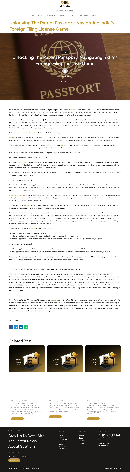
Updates (73, 15)
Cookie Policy (108, 468)
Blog (65, 52)
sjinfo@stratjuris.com (104, 443)
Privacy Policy (117, 468)
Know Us (41, 15)
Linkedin (81, 443)
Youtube (81, 435)
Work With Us (83, 15)
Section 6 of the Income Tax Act (18, 195)
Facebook (82, 440)
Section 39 (73, 109)
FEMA (27, 205)
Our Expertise (52, 15)
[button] (11, 327)
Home (32, 15)
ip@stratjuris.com (103, 445)
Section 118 (76, 152)
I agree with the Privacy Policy (20, 456)
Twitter (81, 438)
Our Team (63, 15)
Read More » (17, 419)
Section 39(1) (22, 162)
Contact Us (95, 15)
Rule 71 (34, 133)
